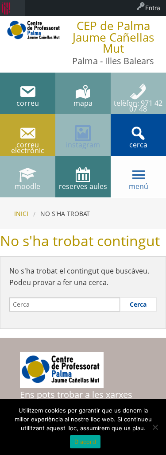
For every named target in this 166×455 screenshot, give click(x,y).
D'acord (85, 441)
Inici (21, 213)
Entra (152, 8)
